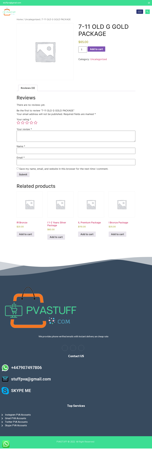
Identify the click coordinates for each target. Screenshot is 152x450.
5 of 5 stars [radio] (35, 122)
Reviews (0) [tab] (28, 87)
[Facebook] (138, 3)
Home (20, 19)
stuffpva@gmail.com (31, 379)
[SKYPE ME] (5, 390)
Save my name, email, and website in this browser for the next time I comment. (63, 169)
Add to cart (96, 49)
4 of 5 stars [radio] (31, 122)
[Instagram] (149, 3)
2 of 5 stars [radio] (22, 122)
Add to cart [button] (25, 234)
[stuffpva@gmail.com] (5, 379)
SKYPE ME (21, 390)
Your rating (24, 119)
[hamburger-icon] (139, 11)
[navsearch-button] (147, 11)
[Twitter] (144, 3)
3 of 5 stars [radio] (27, 122)
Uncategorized (32, 19)
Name (21, 146)
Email (21, 157)
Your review (24, 129)
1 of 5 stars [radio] (18, 122)
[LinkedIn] (73, 348)
